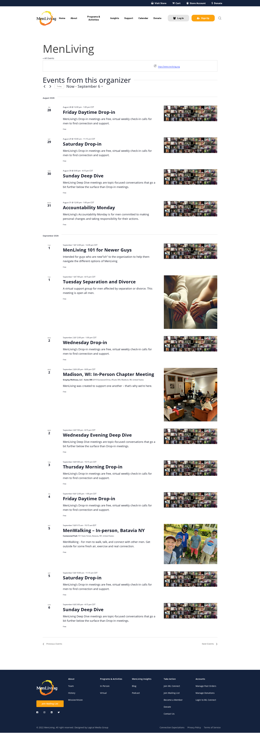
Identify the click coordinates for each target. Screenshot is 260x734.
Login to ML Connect (206, 699)
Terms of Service (212, 727)
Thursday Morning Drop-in (92, 467)
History (71, 692)
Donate (167, 706)
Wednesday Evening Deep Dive (97, 435)
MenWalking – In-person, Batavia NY (104, 530)
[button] (50, 703)
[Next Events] (50, 86)
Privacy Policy (194, 727)
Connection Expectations (172, 727)
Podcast (136, 692)
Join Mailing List (172, 692)
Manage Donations (205, 692)
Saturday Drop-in (82, 144)
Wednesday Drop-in (85, 342)
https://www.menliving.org (169, 66)
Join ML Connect (172, 686)
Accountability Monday (89, 207)
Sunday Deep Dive (83, 176)
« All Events (48, 58)
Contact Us (169, 713)
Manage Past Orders (206, 686)
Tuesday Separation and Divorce (99, 282)
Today (59, 86)
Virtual (103, 692)
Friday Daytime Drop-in (89, 112)
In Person (105, 686)
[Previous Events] (44, 86)
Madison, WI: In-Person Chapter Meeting (108, 374)
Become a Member (173, 699)
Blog (134, 686)
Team (71, 686)
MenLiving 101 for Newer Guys (97, 250)
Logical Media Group (98, 727)
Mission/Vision (75, 699)
